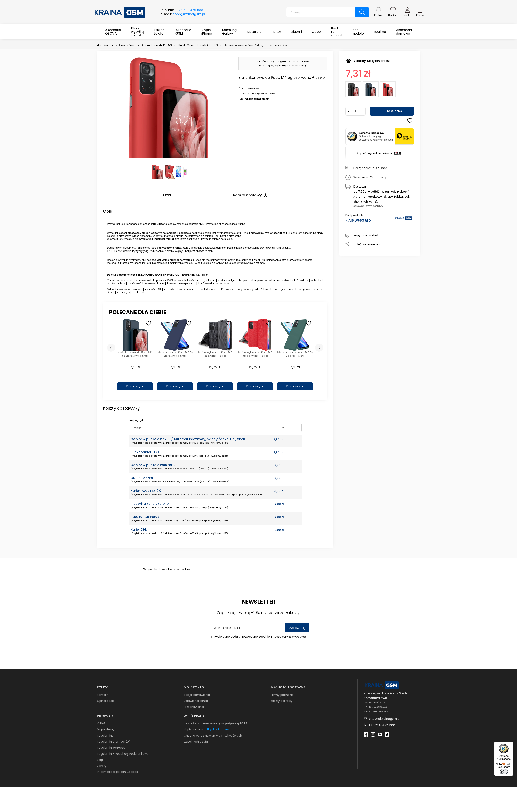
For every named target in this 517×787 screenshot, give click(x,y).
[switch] (504, 771)
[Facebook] (366, 733)
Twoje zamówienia (197, 695)
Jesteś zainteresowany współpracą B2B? (215, 723)
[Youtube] (380, 733)
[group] (135, 356)
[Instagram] (373, 733)
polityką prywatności (294, 637)
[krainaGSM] (403, 220)
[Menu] (510, 744)
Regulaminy (105, 736)
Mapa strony (106, 729)
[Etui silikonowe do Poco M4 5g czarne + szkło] (353, 89)
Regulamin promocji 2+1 (113, 742)
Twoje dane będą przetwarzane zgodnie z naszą (260, 637)
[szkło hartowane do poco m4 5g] (181, 172)
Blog (100, 760)
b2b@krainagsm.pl (218, 729)
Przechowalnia (194, 707)
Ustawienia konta (196, 701)
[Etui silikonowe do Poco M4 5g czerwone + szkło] (388, 89)
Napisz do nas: (194, 729)
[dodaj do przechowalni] (410, 121)
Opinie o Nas (106, 701)
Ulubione (393, 15)
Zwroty (101, 766)
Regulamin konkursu (111, 748)
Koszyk (420, 15)
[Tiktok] (387, 733)
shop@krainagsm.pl (189, 14)
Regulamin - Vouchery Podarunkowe (122, 754)
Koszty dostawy (281, 701)
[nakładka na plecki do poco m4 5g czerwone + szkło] (169, 172)
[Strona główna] (120, 11)
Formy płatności (282, 695)
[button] (135, 379)
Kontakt (378, 15)
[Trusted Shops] (352, 136)
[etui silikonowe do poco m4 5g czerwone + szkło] (157, 172)
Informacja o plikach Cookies (117, 772)
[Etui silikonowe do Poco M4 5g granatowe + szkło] (371, 89)
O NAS (101, 723)
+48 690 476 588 (189, 10)
